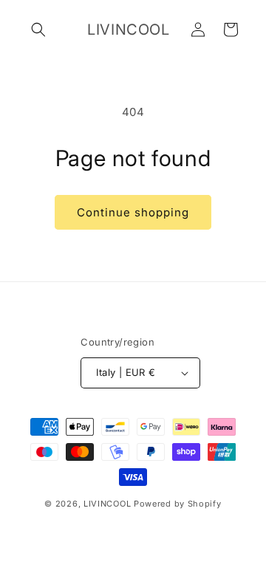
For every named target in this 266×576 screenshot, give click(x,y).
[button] (38, 29)
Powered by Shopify (178, 503)
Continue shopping (133, 212)
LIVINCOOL (107, 503)
